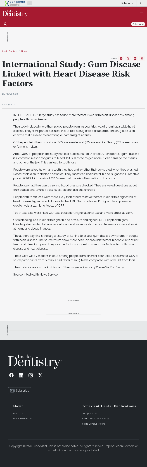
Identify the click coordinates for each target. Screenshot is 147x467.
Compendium (89, 413)
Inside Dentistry (10, 51)
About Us (17, 413)
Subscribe (22, 390)
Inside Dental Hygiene (93, 423)
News (24, 51)
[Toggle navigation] (141, 13)
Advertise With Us (22, 418)
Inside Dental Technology (95, 418)
